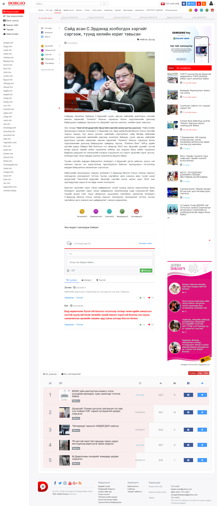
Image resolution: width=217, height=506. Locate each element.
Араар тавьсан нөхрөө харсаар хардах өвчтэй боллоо (194, 286)
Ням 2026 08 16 (199, 17)
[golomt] (189, 44)
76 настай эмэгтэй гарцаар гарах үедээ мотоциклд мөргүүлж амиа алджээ (95, 442)
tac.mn (6, 183)
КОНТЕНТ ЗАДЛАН (155, 10)
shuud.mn (8, 87)
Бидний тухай (104, 486)
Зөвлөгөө (108, 10)
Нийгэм (57, 10)
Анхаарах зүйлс (145, 243)
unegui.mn (8, 172)
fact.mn (7, 146)
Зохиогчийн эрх (105, 491)
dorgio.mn (8, 42)
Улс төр (49, 10)
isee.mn (7, 138)
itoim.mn (7, 150)
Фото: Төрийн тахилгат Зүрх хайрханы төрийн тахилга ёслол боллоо (194, 158)
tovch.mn (7, 65)
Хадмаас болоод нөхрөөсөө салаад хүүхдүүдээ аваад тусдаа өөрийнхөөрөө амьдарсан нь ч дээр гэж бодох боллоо (195, 346)
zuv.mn (6, 105)
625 (192, 3)
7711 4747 (175, 486)
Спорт (87, 10)
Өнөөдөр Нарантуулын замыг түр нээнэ (195, 91)
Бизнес (79, 10)
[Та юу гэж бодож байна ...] (109, 262)
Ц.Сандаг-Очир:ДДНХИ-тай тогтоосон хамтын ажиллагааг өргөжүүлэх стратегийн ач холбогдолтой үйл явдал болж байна (195, 210)
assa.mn (7, 175)
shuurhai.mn (9, 131)
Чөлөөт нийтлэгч (135, 491)
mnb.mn (7, 72)
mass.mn (7, 168)
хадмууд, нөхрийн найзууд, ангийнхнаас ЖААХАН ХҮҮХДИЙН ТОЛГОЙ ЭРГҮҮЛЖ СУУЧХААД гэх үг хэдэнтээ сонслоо (196, 324)
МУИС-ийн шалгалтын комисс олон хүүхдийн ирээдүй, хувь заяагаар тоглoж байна (96, 394)
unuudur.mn (9, 135)
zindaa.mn (8, 57)
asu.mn (6, 124)
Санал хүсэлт (104, 494)
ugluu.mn (7, 113)
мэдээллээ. (121, 200)
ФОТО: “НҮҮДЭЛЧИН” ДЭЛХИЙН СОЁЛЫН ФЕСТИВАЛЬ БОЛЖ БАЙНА (193, 174)
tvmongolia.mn (10, 164)
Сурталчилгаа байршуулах (109, 502)
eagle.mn (7, 90)
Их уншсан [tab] (51, 374)
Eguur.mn (7, 79)
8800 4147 (175, 492)
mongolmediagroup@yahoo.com (184, 495)
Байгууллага (133, 486)
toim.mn (7, 179)
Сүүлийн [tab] (72, 280)
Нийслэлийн (12, 34)
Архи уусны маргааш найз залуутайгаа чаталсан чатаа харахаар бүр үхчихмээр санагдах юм (195, 304)
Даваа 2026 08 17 (174, 17)
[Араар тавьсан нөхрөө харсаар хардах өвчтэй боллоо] (175, 288)
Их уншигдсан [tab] (184, 68)
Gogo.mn (7, 46)
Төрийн (10, 29)
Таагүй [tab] (101, 280)
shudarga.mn (9, 127)
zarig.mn (7, 98)
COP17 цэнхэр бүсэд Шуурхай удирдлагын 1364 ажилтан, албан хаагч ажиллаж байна (195, 76)
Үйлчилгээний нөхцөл (107, 497)
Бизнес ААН (12, 25)
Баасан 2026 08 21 (69, 17)
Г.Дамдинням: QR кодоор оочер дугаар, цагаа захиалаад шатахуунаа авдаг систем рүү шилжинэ (195, 140)
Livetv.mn (8, 76)
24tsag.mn (8, 83)
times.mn (7, 161)
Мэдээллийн (12, 11)
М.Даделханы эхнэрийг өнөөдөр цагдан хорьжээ (95, 457)
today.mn (8, 101)
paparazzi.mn (10, 186)
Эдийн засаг (68, 10)
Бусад (152, 39)
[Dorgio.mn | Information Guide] (43, 486)
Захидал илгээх (176, 355)
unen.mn (7, 120)
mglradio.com (10, 142)
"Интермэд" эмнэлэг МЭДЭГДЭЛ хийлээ (95, 425)
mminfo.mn (8, 109)
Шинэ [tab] (171, 68)
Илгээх (147, 270)
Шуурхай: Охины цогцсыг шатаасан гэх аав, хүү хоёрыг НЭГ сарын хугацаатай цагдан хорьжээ (97, 411)
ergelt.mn (8, 94)
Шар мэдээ (128, 10)
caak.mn (7, 50)
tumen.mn (8, 153)
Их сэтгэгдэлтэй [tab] (71, 374)
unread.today (9, 190)
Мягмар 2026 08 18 (148, 17)
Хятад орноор (171, 10)
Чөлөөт (118, 10)
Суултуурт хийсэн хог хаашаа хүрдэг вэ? (195, 106)
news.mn (7, 53)
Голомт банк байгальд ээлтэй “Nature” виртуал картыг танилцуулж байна (195, 123)
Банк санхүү (12, 20)
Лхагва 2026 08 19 (121, 17)
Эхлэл (41, 10)
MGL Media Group (60, 494)
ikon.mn (7, 68)
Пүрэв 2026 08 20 (96, 17)
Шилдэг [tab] (87, 280)
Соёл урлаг (97, 10)
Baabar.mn (8, 61)
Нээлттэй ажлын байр (107, 499)
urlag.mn (7, 116)
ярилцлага (139, 10)
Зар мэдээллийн (14, 16)
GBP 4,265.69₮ (172, 4)
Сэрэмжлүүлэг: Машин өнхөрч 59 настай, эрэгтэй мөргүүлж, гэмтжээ (195, 191)
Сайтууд (131, 489)
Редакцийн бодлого (106, 489)
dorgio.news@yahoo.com (181, 489)
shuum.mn (8, 157)
